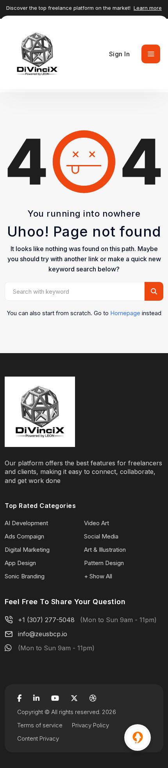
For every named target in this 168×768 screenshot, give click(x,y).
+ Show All (98, 576)
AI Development (26, 523)
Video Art (96, 523)
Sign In (119, 54)
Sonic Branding (25, 576)
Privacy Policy (90, 725)
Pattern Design (104, 563)
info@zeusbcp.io (42, 634)
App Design (20, 563)
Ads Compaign (24, 536)
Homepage (125, 313)
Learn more (148, 8)
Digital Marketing (27, 549)
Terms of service (40, 725)
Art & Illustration (105, 549)
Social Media (101, 536)
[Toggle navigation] (150, 54)
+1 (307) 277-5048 (46, 620)
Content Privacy (38, 738)
